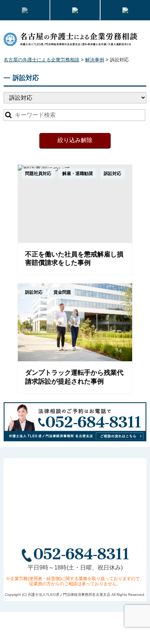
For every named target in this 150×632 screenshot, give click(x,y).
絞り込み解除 (75, 140)
